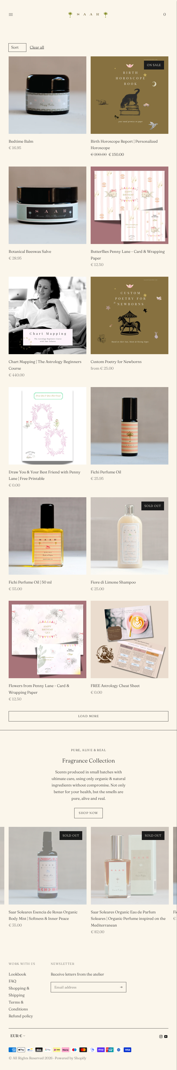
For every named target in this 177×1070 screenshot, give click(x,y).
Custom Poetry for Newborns (116, 361)
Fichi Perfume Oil (106, 471)
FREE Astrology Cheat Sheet (115, 685)
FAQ (12, 981)
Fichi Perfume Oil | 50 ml (30, 582)
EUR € (16, 1035)
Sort (15, 47)
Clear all (37, 47)
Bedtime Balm (21, 141)
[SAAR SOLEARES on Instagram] (161, 1036)
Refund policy (21, 1015)
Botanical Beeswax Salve (30, 251)
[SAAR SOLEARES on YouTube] (166, 1036)
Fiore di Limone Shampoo (113, 582)
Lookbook (17, 974)
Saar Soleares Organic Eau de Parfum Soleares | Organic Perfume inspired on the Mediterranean (128, 918)
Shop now (88, 813)
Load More (88, 716)
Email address (66, 982)
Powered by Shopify (70, 1058)
